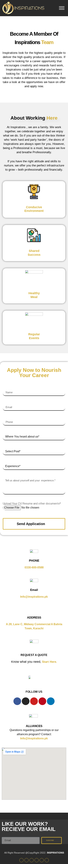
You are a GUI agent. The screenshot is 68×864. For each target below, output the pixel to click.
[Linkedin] (51, 701)
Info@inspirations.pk (34, 596)
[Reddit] (47, 860)
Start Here (49, 661)
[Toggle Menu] (62, 8)
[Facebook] (17, 701)
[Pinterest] (42, 701)
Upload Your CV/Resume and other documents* (32, 503)
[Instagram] (25, 701)
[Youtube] (34, 701)
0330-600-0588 (34, 567)
